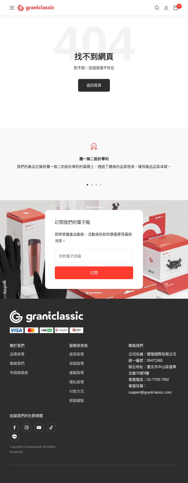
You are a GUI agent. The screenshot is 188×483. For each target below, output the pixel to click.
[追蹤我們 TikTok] (51, 427)
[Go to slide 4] (100, 185)
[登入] (166, 8)
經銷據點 (76, 400)
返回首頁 (94, 85)
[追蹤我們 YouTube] (39, 427)
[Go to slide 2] (92, 185)
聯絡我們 (17, 363)
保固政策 (76, 363)
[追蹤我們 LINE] (14, 436)
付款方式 (76, 391)
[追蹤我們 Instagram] (26, 427)
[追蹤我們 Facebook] (14, 427)
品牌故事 (17, 354)
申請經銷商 (19, 373)
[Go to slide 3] (96, 185)
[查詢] (157, 8)
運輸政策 (76, 373)
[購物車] (175, 8)
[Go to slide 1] (87, 185)
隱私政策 (76, 382)
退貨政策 (76, 354)
